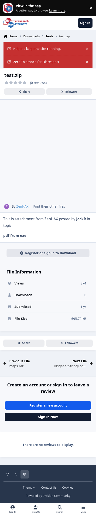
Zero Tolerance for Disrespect (36, 62)
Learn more (9, 8)
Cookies (67, 488)
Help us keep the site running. (37, 48)
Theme (28, 488)
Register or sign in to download (50, 253)
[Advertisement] (48, 153)
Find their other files (49, 206)
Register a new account (48, 405)
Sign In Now (48, 417)
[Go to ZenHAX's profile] (6, 206)
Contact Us (48, 488)
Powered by (48, 496)
